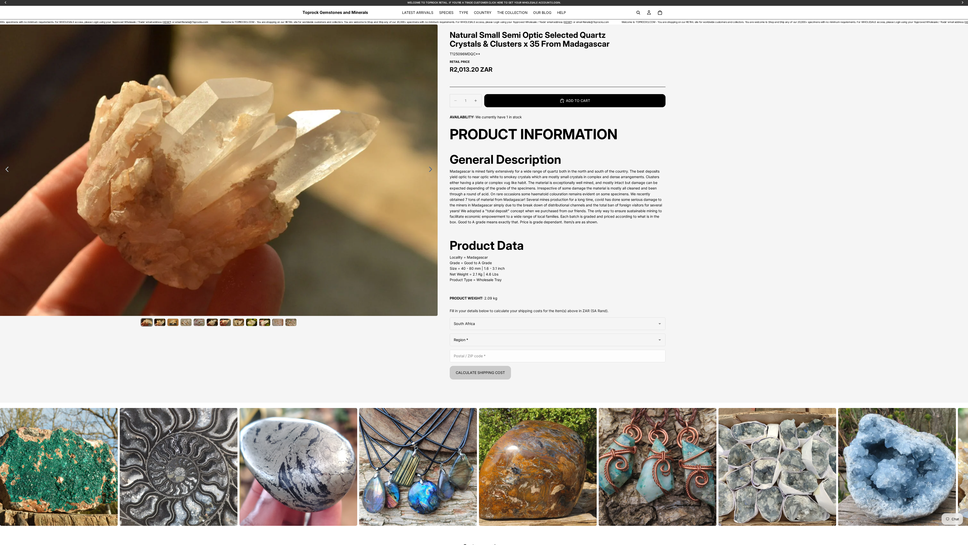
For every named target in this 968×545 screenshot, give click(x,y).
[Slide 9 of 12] (251, 322)
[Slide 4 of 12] (186, 322)
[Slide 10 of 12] (264, 322)
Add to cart (578, 100)
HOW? (43, 21)
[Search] (638, 12)
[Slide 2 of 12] (159, 322)
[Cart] (660, 12)
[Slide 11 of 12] (277, 322)
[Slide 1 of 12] (146, 322)
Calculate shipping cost (480, 372)
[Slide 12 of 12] (290, 322)
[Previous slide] (5, 170)
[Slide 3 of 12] (172, 322)
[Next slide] (432, 170)
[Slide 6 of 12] (212, 322)
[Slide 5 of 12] (199, 322)
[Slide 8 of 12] (238, 322)
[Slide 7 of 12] (225, 322)
